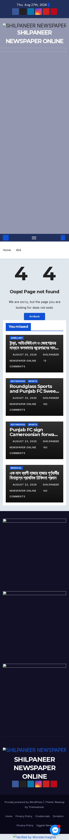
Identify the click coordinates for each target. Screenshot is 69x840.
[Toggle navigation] (34, 237)
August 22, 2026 (25, 484)
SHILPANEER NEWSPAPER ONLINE (34, 767)
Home (7, 250)
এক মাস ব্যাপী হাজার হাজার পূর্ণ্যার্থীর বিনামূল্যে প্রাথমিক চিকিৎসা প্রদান (34, 475)
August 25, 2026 (25, 354)
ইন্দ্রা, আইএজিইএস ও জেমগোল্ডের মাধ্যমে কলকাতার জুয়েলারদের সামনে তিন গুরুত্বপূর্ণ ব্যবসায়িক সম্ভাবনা (34, 347)
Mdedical (16, 468)
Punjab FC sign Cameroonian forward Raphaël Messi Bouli (34, 434)
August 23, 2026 (25, 441)
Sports (33, 381)
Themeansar (36, 806)
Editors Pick (18, 381)
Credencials (42, 816)
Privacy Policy (24, 816)
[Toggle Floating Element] (55, 830)
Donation (58, 816)
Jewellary (17, 338)
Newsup (60, 802)
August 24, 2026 (25, 398)
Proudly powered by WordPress (24, 802)
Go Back (34, 316)
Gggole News (44, 825)
